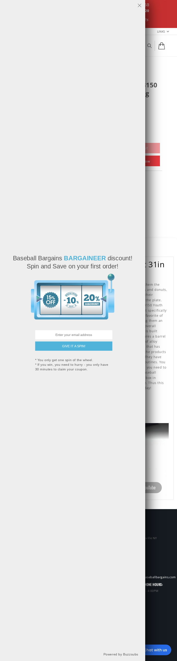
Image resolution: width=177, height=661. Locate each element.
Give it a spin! (72, 346)
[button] (150, 46)
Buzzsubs (130, 654)
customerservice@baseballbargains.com (146, 577)
